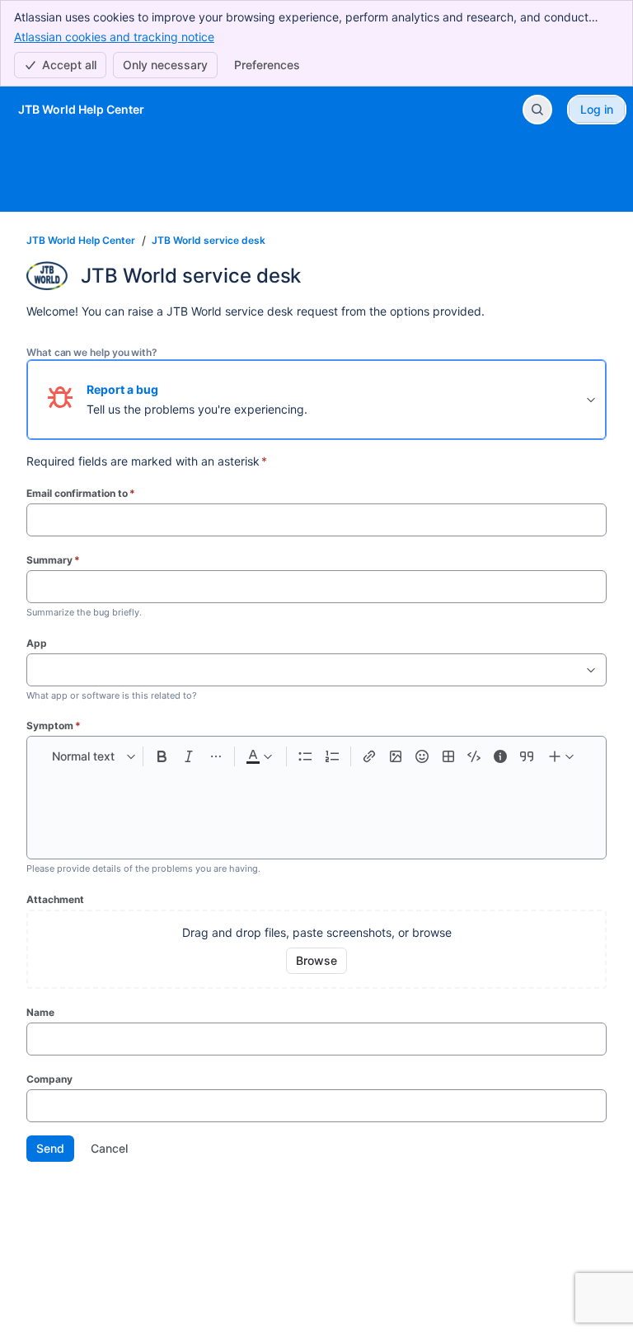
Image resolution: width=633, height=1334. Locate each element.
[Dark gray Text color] (258, 756)
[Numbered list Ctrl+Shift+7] (332, 756)
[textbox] (316, 806)
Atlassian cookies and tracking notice (114, 37)
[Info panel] (500, 756)
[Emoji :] (422, 756)
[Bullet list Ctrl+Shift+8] (305, 756)
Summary (53, 560)
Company (49, 1079)
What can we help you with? (91, 352)
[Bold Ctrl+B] (162, 756)
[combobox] (35, 670)
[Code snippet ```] (473, 756)
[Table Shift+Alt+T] (448, 756)
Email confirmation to (80, 493)
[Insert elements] (562, 756)
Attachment (55, 899)
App (36, 643)
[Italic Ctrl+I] (189, 756)
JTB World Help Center (80, 240)
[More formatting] (215, 756)
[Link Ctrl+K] (369, 756)
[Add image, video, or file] (395, 756)
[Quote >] (526, 756)
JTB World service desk (208, 240)
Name (40, 1012)
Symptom (53, 725)
